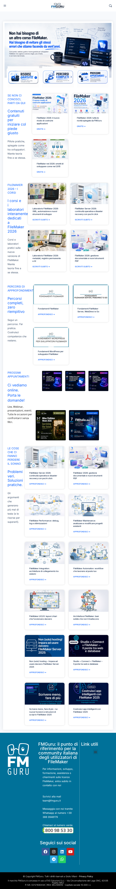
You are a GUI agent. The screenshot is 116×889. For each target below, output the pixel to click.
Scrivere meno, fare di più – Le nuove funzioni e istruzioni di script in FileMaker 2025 (43, 712)
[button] (95, 751)
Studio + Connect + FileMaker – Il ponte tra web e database (88, 662)
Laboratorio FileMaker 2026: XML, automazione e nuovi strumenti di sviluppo (45, 211)
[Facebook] (45, 851)
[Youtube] (70, 851)
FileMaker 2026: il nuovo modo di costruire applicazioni (48, 121)
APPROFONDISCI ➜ (46, 314)
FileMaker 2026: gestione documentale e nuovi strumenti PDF (89, 258)
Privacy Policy (86, 876)
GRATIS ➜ (41, 129)
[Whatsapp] (62, 859)
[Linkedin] (62, 851)
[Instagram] (54, 851)
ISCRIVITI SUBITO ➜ (41, 220)
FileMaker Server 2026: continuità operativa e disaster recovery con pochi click (89, 211)
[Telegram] (54, 859)
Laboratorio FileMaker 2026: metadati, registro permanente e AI (46, 258)
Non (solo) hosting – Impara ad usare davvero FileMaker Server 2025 (44, 664)
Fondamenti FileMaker (48, 308)
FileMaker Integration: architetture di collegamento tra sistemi (43, 571)
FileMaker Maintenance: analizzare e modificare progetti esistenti (88, 523)
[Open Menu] (5, 5)
